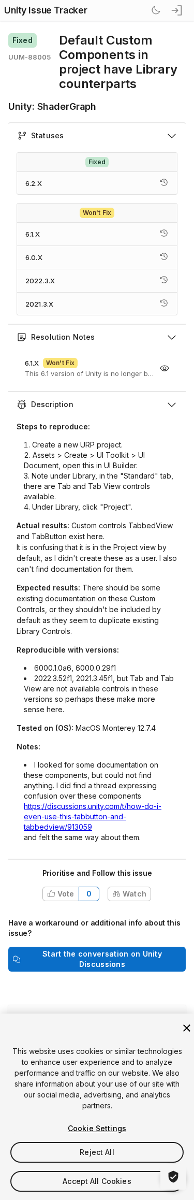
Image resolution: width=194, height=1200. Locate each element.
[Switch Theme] (155, 10)
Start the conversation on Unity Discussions (102, 958)
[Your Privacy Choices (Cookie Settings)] (173, 1177)
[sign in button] (177, 10)
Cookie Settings (97, 1128)
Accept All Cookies (97, 1181)
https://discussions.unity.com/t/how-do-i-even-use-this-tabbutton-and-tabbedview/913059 (92, 816)
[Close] (187, 1028)
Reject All (97, 1152)
